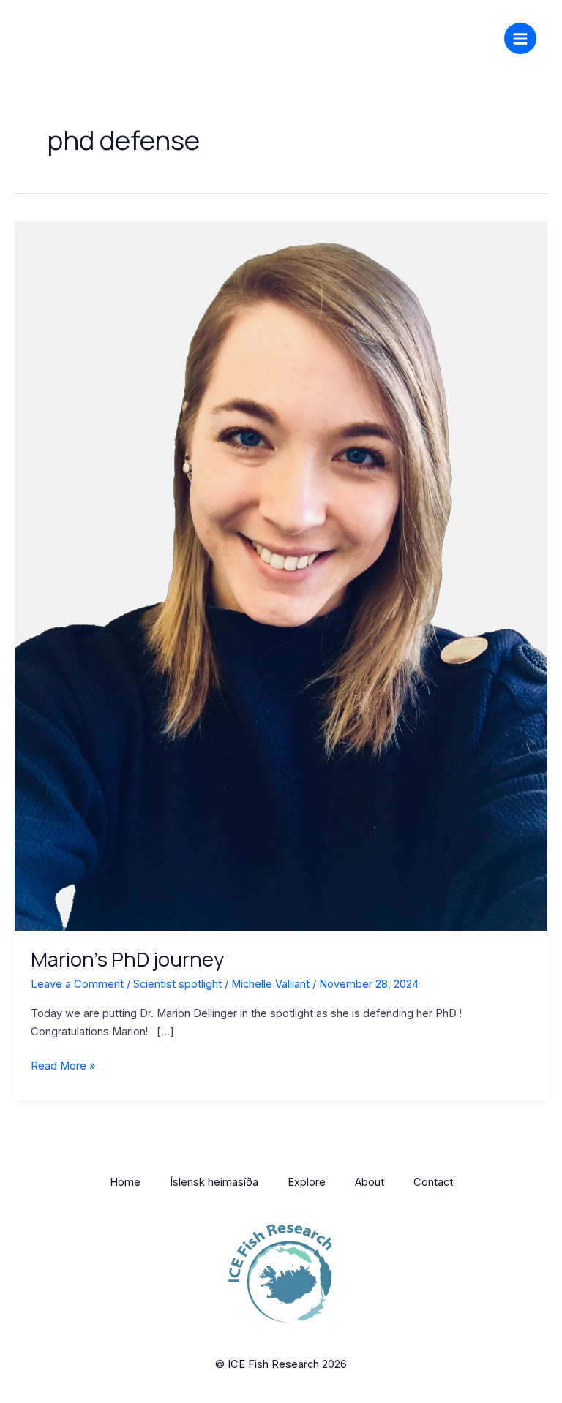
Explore (307, 1182)
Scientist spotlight (177, 984)
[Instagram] (439, 36)
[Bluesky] (461, 36)
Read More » (63, 1065)
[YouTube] (483, 36)
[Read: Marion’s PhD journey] (281, 574)
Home (125, 1182)
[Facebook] (417, 36)
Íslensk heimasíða (214, 1182)
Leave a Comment (77, 984)
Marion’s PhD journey (127, 958)
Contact (433, 1182)
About (369, 1182)
